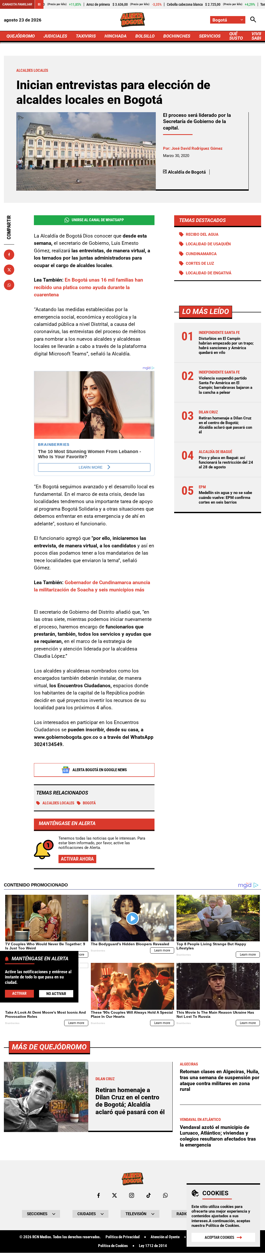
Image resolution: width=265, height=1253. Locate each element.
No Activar (56, 993)
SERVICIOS (209, 36)
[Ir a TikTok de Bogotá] (148, 1195)
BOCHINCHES (176, 36)
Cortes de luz (200, 263)
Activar (19, 993)
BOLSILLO (144, 36)
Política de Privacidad (122, 1237)
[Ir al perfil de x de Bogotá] (114, 1195)
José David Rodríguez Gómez (197, 148)
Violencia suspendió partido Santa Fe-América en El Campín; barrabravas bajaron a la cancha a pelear (225, 385)
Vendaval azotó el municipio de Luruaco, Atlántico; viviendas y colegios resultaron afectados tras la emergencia (218, 1136)
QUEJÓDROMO (20, 36)
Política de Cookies (222, 1225)
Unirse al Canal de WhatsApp (98, 220)
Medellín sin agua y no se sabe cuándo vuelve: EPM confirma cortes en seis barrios (225, 497)
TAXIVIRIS (86, 36)
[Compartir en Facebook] (9, 254)
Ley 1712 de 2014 (153, 1246)
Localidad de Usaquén (208, 244)
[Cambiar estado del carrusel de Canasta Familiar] (39, 4)
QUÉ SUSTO (236, 36)
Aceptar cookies (219, 1237)
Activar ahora (77, 859)
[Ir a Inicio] (132, 19)
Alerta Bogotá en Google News (99, 770)
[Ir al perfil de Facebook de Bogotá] (98, 1195)
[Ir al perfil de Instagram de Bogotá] (131, 1195)
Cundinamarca (201, 254)
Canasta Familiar (17, 4)
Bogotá (89, 803)
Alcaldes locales (58, 803)
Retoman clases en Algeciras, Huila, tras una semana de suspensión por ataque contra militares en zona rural (219, 1080)
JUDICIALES (55, 36)
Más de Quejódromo (49, 1047)
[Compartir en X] (9, 269)
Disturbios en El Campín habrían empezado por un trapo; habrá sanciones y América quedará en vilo (226, 345)
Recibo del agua (202, 234)
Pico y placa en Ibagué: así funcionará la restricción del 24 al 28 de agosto (226, 462)
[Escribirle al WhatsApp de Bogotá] (165, 1195)
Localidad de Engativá (208, 273)
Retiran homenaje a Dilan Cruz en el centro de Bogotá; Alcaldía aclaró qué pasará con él (225, 425)
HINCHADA (116, 36)
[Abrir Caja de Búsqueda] (253, 20)
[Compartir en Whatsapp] (9, 285)
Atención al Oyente (165, 1237)
